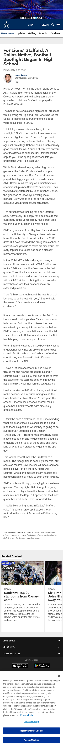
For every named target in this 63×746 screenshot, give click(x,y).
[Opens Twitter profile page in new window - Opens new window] (17, 82)
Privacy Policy (27, 715)
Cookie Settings (31, 721)
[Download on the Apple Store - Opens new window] (19, 666)
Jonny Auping (21, 75)
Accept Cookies (31, 740)
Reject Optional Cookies (32, 730)
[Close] (59, 675)
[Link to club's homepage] (6, 23)
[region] (31, 708)
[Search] (52, 24)
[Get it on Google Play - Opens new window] (42, 667)
